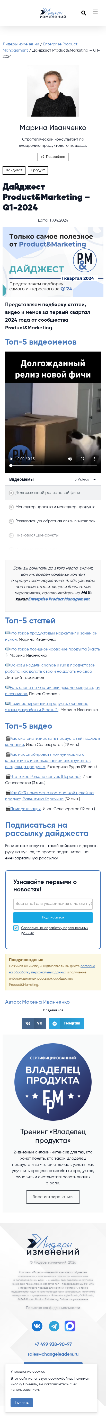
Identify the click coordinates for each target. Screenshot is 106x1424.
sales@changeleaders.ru (53, 1354)
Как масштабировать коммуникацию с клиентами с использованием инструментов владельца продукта (48, 761)
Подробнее (55, 157)
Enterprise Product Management (59, 599)
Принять (22, 1402)
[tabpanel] (53, 412)
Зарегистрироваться (53, 1197)
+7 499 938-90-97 (53, 1344)
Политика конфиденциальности (53, 1308)
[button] (83, 13)
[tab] (53, 493)
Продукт (38, 170)
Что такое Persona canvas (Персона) (45, 777)
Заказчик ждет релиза (36, 550)
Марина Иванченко (46, 1002)
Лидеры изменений (21, 44)
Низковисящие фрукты (36, 535)
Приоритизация (25, 809)
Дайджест (14, 170)
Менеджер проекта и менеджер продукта (55, 507)
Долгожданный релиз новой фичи (47, 493)
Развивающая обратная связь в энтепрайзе (55, 521)
